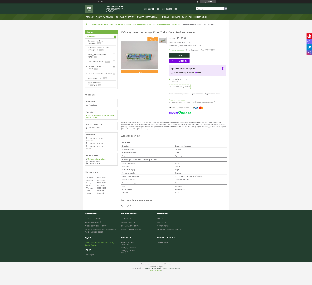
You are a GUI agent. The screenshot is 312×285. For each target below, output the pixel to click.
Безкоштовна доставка (181, 87)
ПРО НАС (165, 17)
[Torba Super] (94, 9)
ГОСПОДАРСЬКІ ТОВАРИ (97, 73)
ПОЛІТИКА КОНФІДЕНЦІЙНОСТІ (169, 229)
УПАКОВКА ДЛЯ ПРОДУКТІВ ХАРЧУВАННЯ (98, 49)
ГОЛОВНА (90, 17)
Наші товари (91, 36)
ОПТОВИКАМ (126, 218)
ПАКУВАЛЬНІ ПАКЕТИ (96, 62)
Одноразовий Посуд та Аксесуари (96, 42)
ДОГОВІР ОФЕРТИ (128, 222)
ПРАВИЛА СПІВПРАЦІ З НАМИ (148, 17)
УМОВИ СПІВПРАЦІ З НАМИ (131, 229)
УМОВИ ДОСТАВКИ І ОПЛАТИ (96, 226)
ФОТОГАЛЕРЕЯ (163, 226)
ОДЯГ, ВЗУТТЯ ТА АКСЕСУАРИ (94, 84)
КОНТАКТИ (175, 17)
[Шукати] (225, 8)
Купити (179, 55)
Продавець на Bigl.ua (156, 266)
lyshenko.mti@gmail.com (97, 159)
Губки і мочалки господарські (168, 24)
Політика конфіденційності (170, 268)
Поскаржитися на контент (150, 268)
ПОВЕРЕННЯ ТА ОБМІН (198, 17)
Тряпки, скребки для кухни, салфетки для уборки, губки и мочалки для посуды (123, 24)
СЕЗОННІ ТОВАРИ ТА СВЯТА (96, 67)
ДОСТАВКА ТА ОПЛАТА (125, 17)
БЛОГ (184, 17)
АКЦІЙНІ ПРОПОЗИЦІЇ (93, 222)
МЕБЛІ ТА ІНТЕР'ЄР (95, 78)
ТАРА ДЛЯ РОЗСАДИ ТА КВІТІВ (97, 56)
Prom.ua (168, 264)
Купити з (175, 61)
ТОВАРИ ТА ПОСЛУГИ (104, 17)
